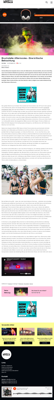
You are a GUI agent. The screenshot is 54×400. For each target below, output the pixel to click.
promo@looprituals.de (11, 381)
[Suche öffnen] (47, 2)
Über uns (4, 372)
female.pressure (45, 225)
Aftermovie (21, 283)
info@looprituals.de (12, 382)
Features (10, 283)
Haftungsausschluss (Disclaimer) (10, 370)
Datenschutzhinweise (7, 367)
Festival (31, 283)
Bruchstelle (26, 283)
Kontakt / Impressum (7, 365)
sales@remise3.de (10, 379)
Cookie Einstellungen (7, 369)
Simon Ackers (5, 67)
